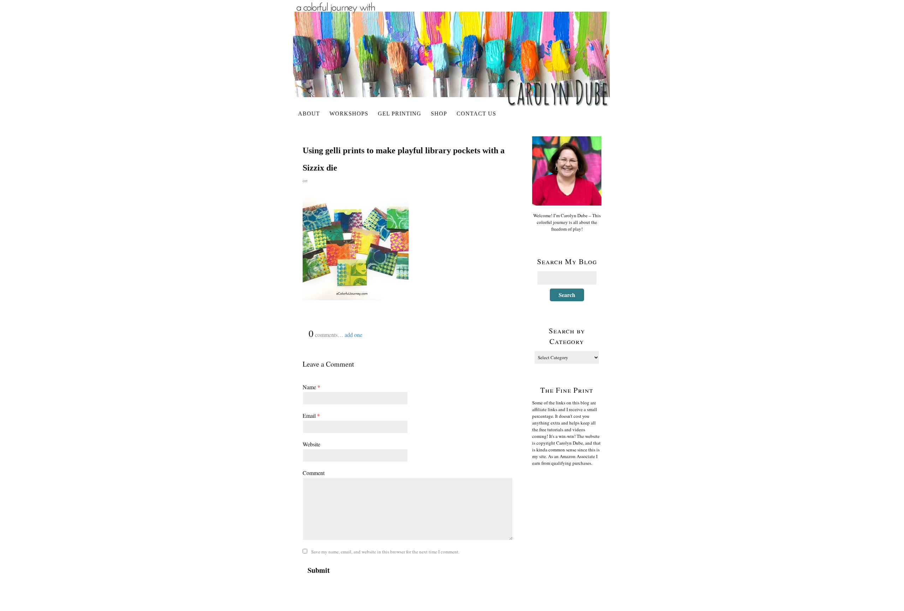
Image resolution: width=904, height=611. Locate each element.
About (309, 114)
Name (311, 387)
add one (353, 334)
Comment (314, 472)
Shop (439, 114)
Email (311, 415)
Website (311, 444)
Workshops (348, 114)
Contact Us (476, 114)
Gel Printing (399, 114)
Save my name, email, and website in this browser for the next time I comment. (385, 551)
